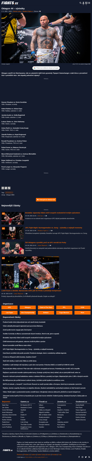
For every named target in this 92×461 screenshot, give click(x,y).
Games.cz (36, 434)
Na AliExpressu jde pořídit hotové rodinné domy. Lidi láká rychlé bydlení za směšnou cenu (33, 380)
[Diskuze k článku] (40, 11)
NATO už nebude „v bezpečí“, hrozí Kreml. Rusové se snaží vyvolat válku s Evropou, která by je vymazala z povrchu (42, 384)
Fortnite (23, 420)
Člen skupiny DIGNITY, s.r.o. (41, 457)
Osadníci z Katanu (63, 410)
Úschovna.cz (6, 436)
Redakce (26, 454)
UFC (9, 307)
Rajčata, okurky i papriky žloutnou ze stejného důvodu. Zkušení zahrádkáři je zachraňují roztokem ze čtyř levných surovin (44, 388)
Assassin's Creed (26, 407)
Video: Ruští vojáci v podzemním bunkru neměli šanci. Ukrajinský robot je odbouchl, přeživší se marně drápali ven (41, 392)
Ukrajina (41, 407)
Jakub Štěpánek (42, 245)
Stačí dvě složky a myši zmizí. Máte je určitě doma (19, 361)
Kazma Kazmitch (81, 412)
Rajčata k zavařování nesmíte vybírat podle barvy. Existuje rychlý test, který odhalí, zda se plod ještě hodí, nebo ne (41, 372)
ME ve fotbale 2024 (45, 415)
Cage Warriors (64, 312)
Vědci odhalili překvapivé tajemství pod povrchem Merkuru (23, 326)
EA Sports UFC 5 (26, 405)
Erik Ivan (40, 215)
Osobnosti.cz (64, 434)
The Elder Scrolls (26, 424)
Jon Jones (5, 407)
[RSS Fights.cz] (89, 457)
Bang (59, 407)
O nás (59, 454)
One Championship (27, 312)
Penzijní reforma (44, 424)
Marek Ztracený (81, 420)
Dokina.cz (37, 436)
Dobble (59, 417)
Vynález (41, 427)
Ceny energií (43, 420)
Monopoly (60, 415)
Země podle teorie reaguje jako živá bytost (17, 330)
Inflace (41, 405)
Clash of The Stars (46, 307)
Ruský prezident (44, 417)
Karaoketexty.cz (75, 434)
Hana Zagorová (81, 410)
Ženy (22, 434)
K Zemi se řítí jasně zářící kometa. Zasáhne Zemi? (19, 357)
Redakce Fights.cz (43, 230)
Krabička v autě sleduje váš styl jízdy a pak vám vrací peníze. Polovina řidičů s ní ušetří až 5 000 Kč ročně (38, 365)
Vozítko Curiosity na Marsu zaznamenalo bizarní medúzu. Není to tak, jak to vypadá (31, 333)
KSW (82, 307)
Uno (58, 420)
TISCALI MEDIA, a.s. (29, 457)
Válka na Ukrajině (44, 410)
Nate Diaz (5, 405)
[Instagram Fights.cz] (82, 457)
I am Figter (9, 312)
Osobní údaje (41, 454)
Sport (17, 434)
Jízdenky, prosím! (62, 422)
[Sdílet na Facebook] (2, 188)
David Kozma (6, 424)
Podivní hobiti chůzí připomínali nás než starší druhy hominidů (24, 322)
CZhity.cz (44, 436)
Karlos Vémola (7, 420)
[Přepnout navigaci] (83, 3)
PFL (64, 307)
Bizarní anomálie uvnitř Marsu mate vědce (17, 345)
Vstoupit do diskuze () (47, 199)
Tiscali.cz (5, 434)
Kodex (49, 454)
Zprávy (12, 434)
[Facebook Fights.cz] (79, 457)
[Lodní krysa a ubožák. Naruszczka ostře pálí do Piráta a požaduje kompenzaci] (30, 272)
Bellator (46, 312)
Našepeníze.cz (54, 436)
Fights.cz (29, 436)
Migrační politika (44, 412)
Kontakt (54, 454)
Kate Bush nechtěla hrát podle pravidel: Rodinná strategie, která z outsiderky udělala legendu (34, 353)
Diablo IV (24, 415)
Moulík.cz (22, 436)
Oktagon (28, 307)
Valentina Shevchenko (9, 415)
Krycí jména (61, 424)
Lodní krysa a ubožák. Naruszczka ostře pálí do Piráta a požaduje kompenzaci (31, 291)
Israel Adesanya (7, 412)
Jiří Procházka (6, 417)
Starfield (23, 410)
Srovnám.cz (64, 436)
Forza (22, 417)
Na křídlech (61, 427)
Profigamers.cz (45, 434)
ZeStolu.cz (55, 434)
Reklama (20, 454)
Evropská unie (43, 422)
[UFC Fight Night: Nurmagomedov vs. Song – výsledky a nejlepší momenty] (12, 233)
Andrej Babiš (80, 405)
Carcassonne (61, 405)
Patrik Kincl (5, 422)
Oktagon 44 (9, 192)
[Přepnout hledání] (80, 3)
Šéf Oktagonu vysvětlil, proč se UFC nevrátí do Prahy (45, 242)
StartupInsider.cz (74, 436)
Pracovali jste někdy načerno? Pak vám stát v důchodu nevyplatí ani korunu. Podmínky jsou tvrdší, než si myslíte (41, 368)
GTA (22, 412)
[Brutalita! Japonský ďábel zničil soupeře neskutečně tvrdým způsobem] (12, 218)
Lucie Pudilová (7, 427)
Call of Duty (24, 422)
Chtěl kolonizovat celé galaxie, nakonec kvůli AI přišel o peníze (24, 341)
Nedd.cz (15, 436)
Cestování (28, 434)
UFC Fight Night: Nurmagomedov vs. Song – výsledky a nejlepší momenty (53, 228)
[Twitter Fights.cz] (85, 457)
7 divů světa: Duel (63, 412)
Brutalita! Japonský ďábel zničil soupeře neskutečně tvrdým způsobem (52, 213)
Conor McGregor (7, 410)
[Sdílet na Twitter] (6, 188)
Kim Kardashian (81, 415)
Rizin (82, 312)
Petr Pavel (79, 407)
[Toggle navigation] (89, 3)
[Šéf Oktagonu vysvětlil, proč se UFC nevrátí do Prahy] (12, 248)
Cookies (33, 454)
